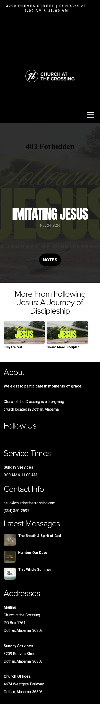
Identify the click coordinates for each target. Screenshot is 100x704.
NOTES (50, 259)
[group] (24, 337)
